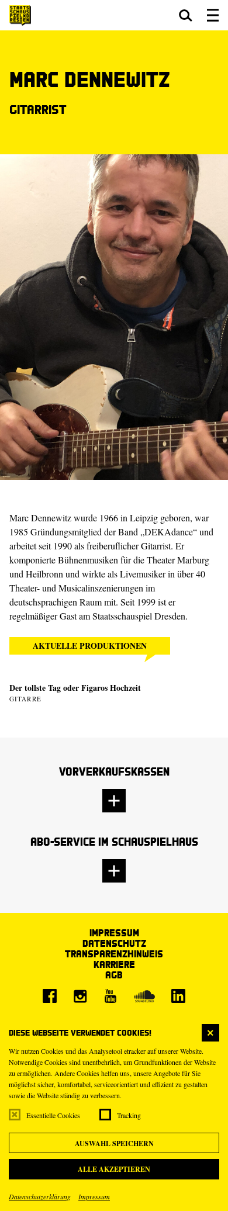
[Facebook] (50, 996)
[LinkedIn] (178, 996)
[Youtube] (110, 996)
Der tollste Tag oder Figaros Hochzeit (75, 687)
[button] (185, 15)
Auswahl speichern (114, 1143)
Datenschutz (114, 943)
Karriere (114, 964)
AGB (114, 974)
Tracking (129, 1115)
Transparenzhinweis (114, 953)
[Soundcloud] (144, 996)
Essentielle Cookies (53, 1115)
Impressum (94, 1196)
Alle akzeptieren (114, 1169)
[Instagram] (80, 996)
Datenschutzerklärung (40, 1196)
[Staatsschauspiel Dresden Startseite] (20, 15)
